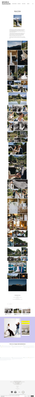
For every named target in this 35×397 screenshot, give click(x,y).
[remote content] (17, 155)
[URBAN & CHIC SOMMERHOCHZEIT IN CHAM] (9, 311)
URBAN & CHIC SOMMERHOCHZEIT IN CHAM (8, 314)
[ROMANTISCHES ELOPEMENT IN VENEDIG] (26, 311)
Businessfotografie (13, 394)
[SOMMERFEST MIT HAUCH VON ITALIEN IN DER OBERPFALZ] (17, 311)
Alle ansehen (29, 307)
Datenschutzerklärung (18, 388)
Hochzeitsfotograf (16, 394)
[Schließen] (34, 396)
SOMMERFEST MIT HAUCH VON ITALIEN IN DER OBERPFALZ (17, 314)
